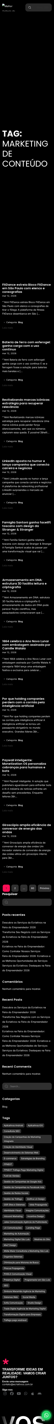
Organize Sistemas (13, 1256)
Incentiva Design (35, 1216)
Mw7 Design (10, 1245)
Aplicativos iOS (35, 1125)
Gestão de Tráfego (13, 1199)
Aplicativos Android (13, 1125)
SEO (6, 1285)
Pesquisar (10, 894)
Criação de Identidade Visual (18, 1147)
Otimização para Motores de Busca (21, 1262)
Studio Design (34, 1302)
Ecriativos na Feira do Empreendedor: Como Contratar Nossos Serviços (23, 949)
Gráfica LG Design (36, 1199)
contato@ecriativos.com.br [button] (17, 1384)
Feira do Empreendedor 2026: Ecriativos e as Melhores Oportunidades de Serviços (26, 958)
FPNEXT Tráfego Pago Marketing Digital (23, 1170)
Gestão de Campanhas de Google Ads (22, 1181)
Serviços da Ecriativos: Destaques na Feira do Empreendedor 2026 (26, 968)
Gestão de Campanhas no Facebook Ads (24, 1187)
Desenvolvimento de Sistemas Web (21, 1152)
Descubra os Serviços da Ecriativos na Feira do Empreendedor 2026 (24, 925)
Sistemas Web (11, 1297)
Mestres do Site (42, 1239)
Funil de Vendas (12, 1175)
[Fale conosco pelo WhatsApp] (46, 1416)
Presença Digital (12, 1279)
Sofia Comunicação (13, 1302)
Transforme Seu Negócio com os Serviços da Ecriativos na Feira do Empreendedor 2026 (26, 937)
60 (32, 888)
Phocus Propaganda (14, 1268)
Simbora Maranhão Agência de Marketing (24, 1291)
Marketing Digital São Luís (17, 1239)
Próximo (44, 888)
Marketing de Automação (16, 1233)
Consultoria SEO (12, 1131)
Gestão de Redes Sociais (16, 1193)
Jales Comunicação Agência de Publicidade (25, 1222)
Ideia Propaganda (38, 1204)
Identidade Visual (12, 1210)
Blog (20, 322)
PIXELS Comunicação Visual (18, 1274)
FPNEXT (8, 1164)
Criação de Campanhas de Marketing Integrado (22, 1139)
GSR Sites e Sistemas (14, 1204)
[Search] (6, 1086)
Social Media (29, 1297)
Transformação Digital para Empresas (22, 1314)
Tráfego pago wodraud (15, 1320)
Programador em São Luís (37, 1279)
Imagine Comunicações (37, 1210)
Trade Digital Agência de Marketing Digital (25, 1308)
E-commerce (10, 1158)
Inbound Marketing (13, 1216)
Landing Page (33, 1227)
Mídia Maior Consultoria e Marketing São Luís (26, 1251)
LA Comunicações (13, 1227)
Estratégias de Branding (33, 1158)
